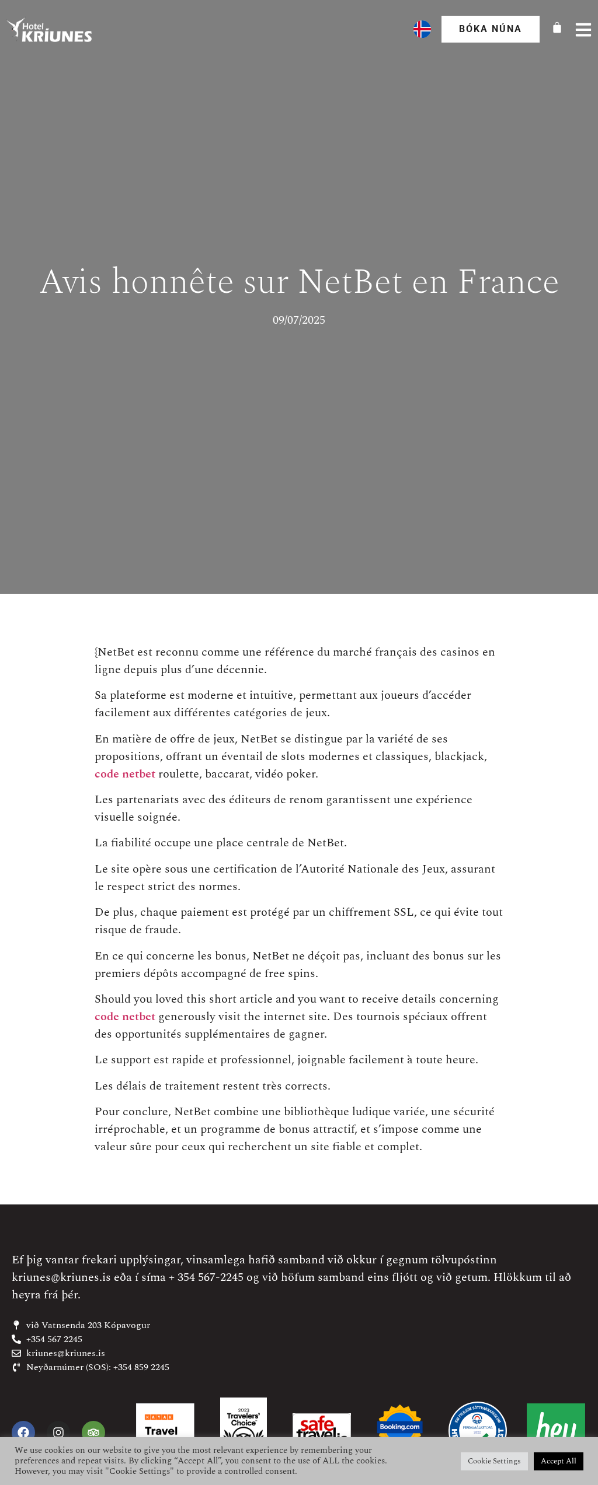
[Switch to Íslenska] (422, 29)
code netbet (125, 774)
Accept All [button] (558, 1461)
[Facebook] (23, 1432)
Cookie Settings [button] (494, 1461)
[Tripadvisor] (93, 1432)
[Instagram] (58, 1432)
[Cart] (557, 27)
